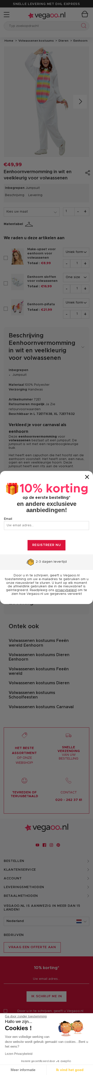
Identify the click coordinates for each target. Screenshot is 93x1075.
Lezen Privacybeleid (18, 1054)
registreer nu (46, 545)
